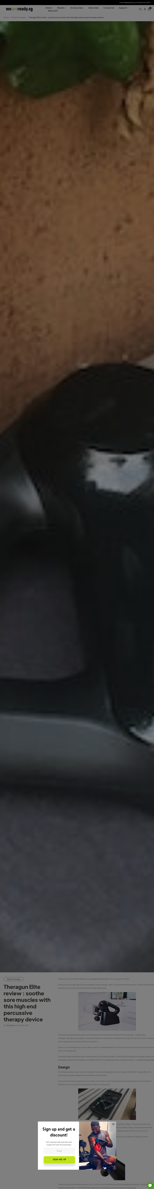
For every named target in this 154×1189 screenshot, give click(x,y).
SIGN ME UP (59, 1160)
